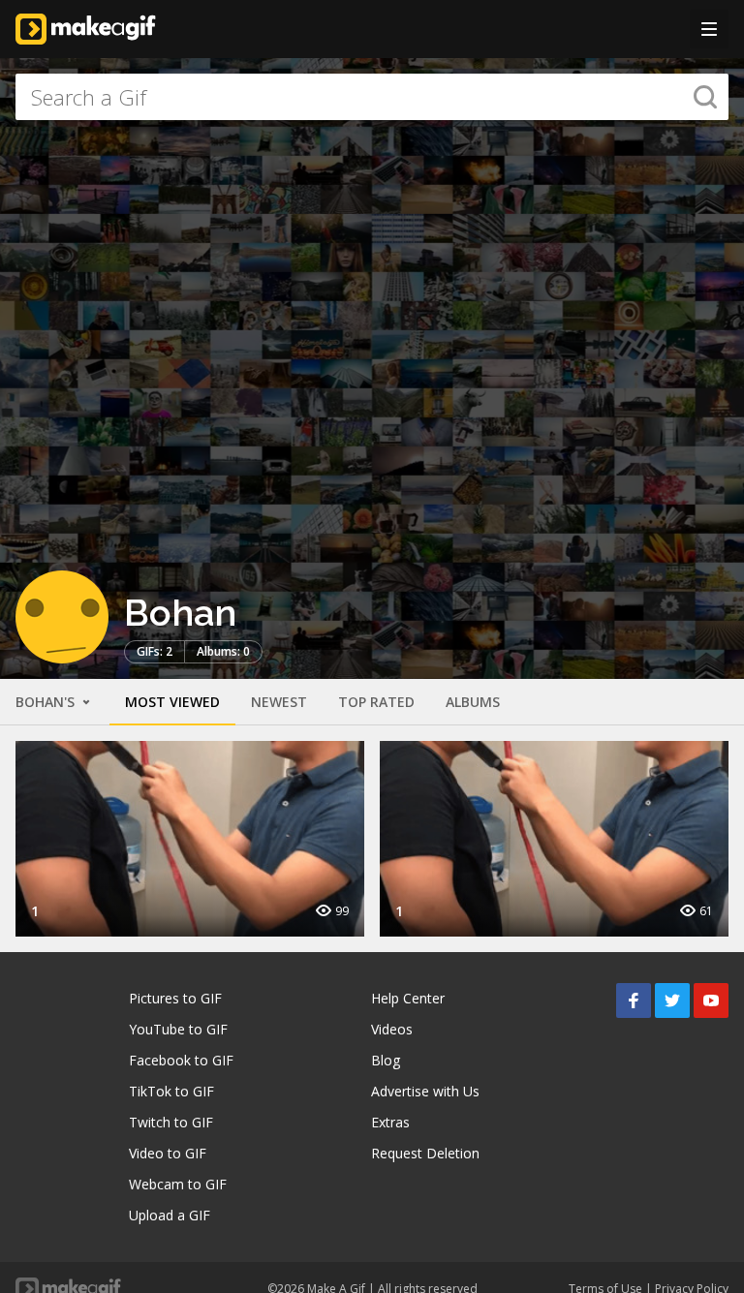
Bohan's (47, 702)
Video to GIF (167, 1153)
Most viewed (172, 702)
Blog (385, 1060)
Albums (473, 702)
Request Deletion (425, 1153)
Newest (279, 702)
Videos (392, 1029)
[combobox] (372, 97)
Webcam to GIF (178, 1184)
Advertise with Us (425, 1091)
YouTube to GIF (178, 1029)
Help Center (408, 998)
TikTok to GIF (171, 1091)
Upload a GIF (169, 1215)
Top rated (376, 702)
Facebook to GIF (181, 1060)
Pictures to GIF (175, 998)
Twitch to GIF (171, 1122)
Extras (390, 1122)
